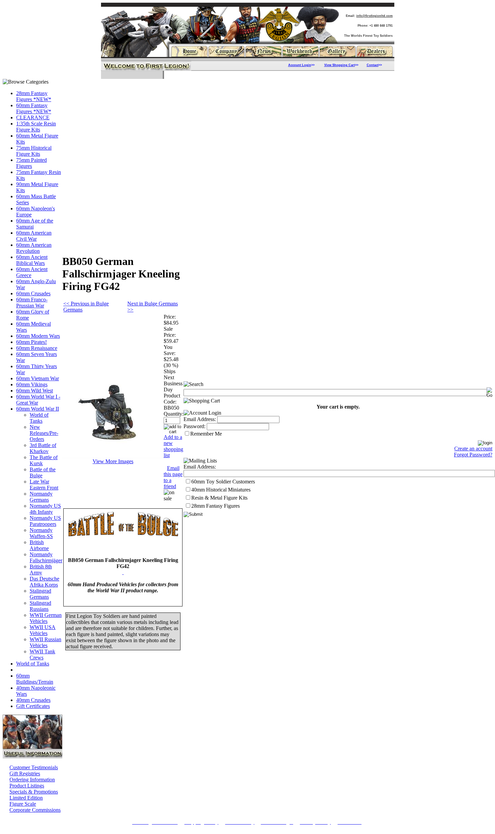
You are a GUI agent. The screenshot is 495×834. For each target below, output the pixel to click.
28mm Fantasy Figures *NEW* (33, 96)
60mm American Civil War (34, 236)
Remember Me (206, 434)
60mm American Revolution (34, 248)
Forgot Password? (473, 454)
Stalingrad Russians (40, 606)
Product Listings (26, 785)
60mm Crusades (33, 293)
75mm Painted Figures (31, 163)
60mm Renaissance (36, 348)
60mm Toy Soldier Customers (223, 481)
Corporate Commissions (35, 810)
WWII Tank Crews (42, 654)
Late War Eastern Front (44, 484)
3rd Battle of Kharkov (43, 448)
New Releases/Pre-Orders (44, 433)
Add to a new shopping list (173, 446)
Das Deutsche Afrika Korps (44, 582)
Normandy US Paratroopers (45, 521)
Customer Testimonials (33, 767)
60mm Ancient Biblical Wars (31, 260)
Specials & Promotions (33, 792)
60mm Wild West (34, 390)
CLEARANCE (33, 117)
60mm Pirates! (31, 342)
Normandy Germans (41, 497)
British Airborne (39, 545)
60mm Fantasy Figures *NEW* (33, 108)
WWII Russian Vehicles (45, 642)
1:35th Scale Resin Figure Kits (36, 126)
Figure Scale (22, 804)
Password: (194, 426)
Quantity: (174, 414)
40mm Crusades (33, 700)
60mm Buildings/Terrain (34, 679)
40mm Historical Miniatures (221, 490)
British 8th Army (41, 569)
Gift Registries (24, 773)
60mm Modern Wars (38, 336)
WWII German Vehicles (46, 618)
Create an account (473, 448)
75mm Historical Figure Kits (34, 151)
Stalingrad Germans (40, 594)
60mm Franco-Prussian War (31, 302)
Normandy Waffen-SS (41, 533)
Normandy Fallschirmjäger (46, 557)
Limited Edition (26, 798)
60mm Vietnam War (37, 378)
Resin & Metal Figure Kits (219, 498)
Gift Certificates (33, 706)
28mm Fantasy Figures (215, 506)
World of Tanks (39, 418)
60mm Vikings (31, 384)
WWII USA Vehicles (43, 630)
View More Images (113, 461)
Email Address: (200, 419)
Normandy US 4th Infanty (45, 509)
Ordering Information (32, 779)
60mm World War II (37, 409)
